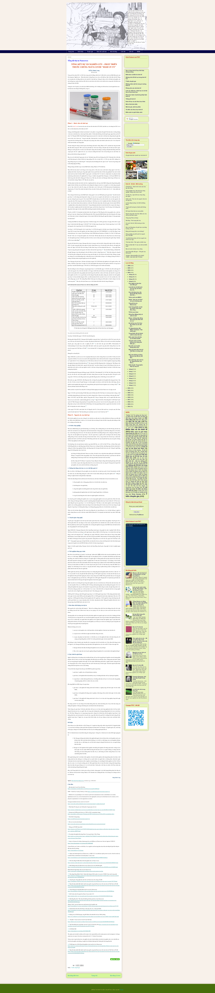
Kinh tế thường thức (131, 451)
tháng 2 (131, 383)
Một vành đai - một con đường (135, 461)
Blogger (121, 989)
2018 (129, 397)
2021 (129, 390)
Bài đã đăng (113, 51)
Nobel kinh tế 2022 (136, 474)
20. (68, 914)
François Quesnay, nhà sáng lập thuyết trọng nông (139, 678)
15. (68, 884)
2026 (129, 265)
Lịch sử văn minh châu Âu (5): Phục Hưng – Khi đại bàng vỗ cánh (140, 588)
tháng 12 (131, 274)
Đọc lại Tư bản (142, 433)
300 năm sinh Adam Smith (134, 418)
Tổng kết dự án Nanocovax (133, 304)
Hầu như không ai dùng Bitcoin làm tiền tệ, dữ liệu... (136, 356)
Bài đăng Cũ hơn (115, 975)
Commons (140, 426)
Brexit (132, 423)
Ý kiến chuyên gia (75, 967)
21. (68, 919)
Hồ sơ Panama (138, 441)
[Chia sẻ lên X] (79, 965)
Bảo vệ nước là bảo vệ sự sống (134, 249)
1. (68, 787)
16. (68, 889)
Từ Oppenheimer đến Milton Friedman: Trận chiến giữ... (136, 330)
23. (68, 929)
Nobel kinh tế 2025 (130, 477)
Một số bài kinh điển (131, 104)
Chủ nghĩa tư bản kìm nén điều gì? (135, 284)
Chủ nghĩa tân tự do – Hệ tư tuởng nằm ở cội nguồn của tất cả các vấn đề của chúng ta (140, 640)
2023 (129, 272)
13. (68, 874)
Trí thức (137, 487)
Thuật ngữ (90, 51)
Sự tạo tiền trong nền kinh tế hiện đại (139, 614)
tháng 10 (131, 279)
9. (68, 841)
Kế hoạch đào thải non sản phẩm (134, 211)
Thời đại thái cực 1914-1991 (136, 483)
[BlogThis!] (78, 965)
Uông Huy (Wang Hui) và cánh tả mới (136, 315)
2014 (129, 406)
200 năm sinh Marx (141, 416)
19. (68, 908)
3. (68, 807)
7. (68, 827)
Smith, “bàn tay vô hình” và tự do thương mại (136, 300)
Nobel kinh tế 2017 (136, 470)
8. (68, 834)
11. (68, 860)
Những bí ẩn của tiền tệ (133, 462)
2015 (129, 404)
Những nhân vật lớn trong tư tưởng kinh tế (136, 463)
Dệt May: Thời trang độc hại (133, 220)
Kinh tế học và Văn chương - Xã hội (135, 450)
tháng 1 (131, 385)
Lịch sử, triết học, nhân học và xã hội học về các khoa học (136, 91)
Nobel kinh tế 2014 (142, 467)
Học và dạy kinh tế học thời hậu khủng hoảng (136, 436)
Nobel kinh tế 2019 (140, 471)
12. (68, 865)
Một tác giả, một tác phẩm (133, 107)
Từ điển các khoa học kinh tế (134, 109)
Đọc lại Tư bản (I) (138, 627)
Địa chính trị (139, 427)
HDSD (138, 51)
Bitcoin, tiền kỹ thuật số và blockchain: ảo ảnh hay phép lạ (139, 574)
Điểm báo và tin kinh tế (136, 429)
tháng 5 (131, 376)
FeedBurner (140, 514)
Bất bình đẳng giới (141, 419)
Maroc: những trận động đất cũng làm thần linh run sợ (136, 319)
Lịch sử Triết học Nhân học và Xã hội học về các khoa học (136, 456)
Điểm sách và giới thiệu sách (134, 112)
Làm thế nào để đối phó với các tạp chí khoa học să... (135, 288)
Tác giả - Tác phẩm (137, 478)
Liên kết (123, 51)
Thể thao (134, 480)
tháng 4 (131, 378)
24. (68, 944)
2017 (129, 399)
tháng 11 (131, 276)
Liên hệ (131, 51)
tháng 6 (131, 373)
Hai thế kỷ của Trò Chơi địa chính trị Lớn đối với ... (135, 324)
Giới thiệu (80, 51)
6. (68, 822)
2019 (129, 395)
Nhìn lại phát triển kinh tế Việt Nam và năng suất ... (136, 351)
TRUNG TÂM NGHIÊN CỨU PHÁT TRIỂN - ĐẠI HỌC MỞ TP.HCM (135, 256)
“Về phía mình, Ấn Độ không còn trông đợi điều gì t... (135, 342)
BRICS (138, 423)
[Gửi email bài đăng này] (76, 965)
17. (68, 894)
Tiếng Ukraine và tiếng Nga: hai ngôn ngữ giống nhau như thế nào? (140, 603)
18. (68, 898)
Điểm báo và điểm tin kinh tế (134, 74)
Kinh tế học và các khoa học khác (135, 101)
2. (68, 794)
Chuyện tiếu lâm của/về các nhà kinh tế (136, 155)
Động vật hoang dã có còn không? (135, 231)
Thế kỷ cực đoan (133, 312)
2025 (129, 268)
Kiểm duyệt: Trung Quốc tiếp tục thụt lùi (136, 365)
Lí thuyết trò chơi (133, 453)
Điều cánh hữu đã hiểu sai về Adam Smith (135, 337)
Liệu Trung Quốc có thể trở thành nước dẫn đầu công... (135, 308)
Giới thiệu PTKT (130, 435)
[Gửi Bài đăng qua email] (73, 965)
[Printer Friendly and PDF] (115, 959)
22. (68, 924)
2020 (129, 392)
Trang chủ (71, 51)
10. (68, 853)
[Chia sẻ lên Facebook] (81, 965)
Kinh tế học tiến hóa (135, 446)
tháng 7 (131, 371)
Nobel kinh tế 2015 (132, 468)
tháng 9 (131, 281)
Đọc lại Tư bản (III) (138, 665)
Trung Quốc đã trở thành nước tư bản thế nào (136, 334)
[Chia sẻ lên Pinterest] (83, 965)
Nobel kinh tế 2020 (131, 472)
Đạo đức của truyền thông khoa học (134, 346)
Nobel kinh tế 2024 (140, 475)
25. (68, 950)
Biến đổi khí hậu (135, 421)
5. (68, 816)
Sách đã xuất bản (102, 51)
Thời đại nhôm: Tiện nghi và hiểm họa (136, 242)
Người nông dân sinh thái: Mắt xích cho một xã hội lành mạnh (136, 214)
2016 (129, 402)
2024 (129, 270)
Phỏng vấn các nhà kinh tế (133, 88)
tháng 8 (131, 369)
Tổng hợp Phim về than (132, 218)
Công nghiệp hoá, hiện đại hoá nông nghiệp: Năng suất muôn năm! (135, 191)
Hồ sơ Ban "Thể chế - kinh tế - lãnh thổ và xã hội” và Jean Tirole (136, 438)
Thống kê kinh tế (130, 99)
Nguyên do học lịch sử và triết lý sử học (139, 653)
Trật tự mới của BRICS (135, 297)
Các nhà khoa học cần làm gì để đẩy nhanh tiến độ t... (135, 294)
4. (68, 812)
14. (68, 879)
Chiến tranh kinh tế (131, 426)
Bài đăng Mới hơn (73, 975)
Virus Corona (136, 494)
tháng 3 (131, 380)
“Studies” (128, 415)
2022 (129, 388)
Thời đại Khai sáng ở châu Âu (136, 482)
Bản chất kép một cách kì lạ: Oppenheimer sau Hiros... (136, 361)
